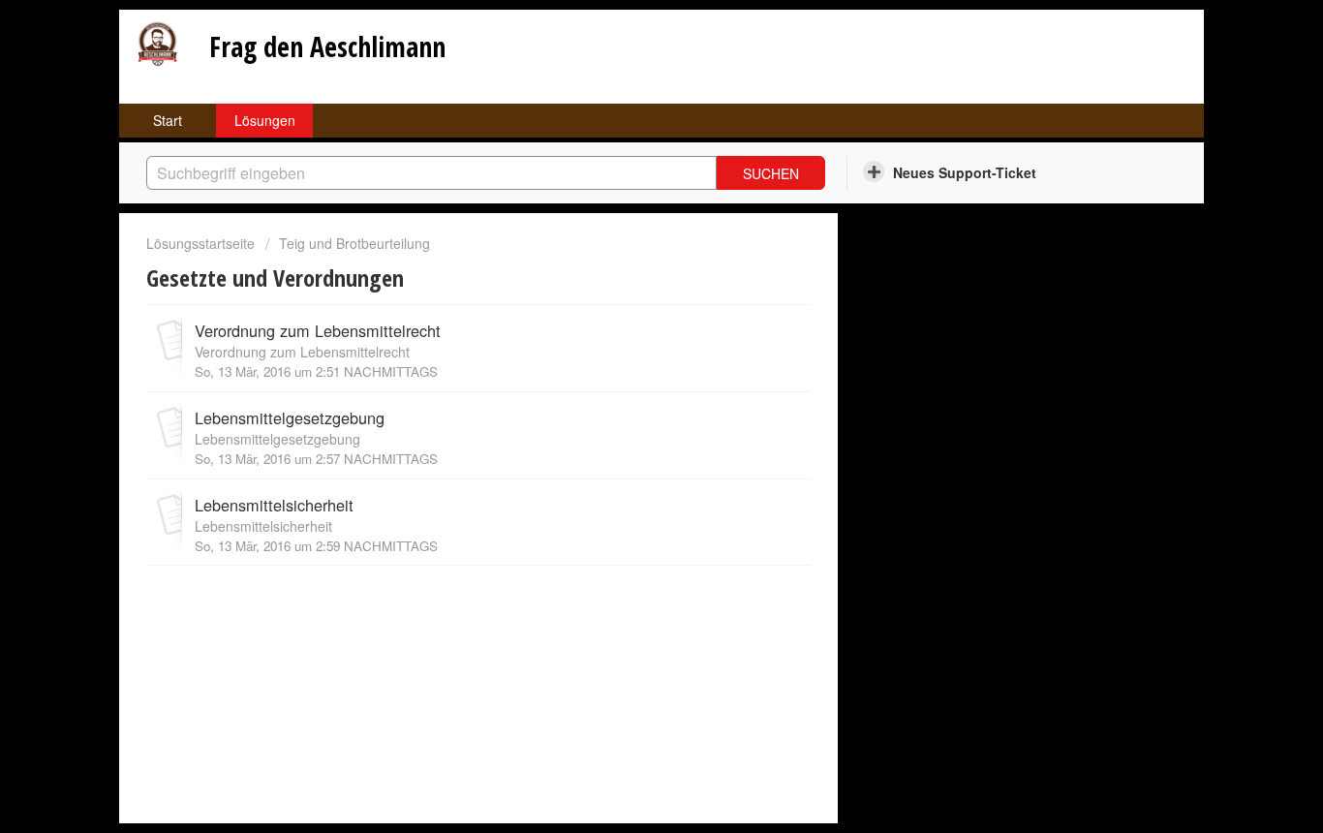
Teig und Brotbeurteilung (354, 243)
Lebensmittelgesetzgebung (290, 417)
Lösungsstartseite (202, 243)
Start (167, 120)
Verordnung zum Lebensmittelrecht (318, 330)
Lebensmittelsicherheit (274, 504)
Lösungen (264, 120)
